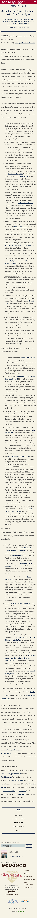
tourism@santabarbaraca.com (11, 750)
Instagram (22, 791)
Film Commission (29, 885)
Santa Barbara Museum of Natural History (19, 246)
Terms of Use (11, 893)
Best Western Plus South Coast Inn (19, 603)
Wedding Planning (29, 879)
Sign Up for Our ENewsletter (10, 842)
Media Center (5, 774)
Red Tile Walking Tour (15, 174)
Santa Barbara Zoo (20, 227)
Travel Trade (28, 876)
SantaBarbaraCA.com (8, 753)
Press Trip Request (18, 827)
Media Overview (18, 815)
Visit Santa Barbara (17, 2)
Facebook (6, 791)
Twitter (12, 791)
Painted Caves (23, 176)
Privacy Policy (11, 891)
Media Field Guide (16, 781)
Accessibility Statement (11, 894)
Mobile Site (20, 794)
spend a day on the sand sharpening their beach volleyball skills (20, 658)
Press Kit (18, 830)
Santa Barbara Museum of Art (18, 457)
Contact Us (27, 871)
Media (25, 882)
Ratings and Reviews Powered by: (18, 908)
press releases (16, 774)
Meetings (27, 873)
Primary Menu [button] (35, 2)
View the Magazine (16, 856)
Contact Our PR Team (18, 819)
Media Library (18, 823)
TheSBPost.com (6, 777)
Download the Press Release (18, 27)
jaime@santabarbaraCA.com (24, 43)
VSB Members (28, 887)
